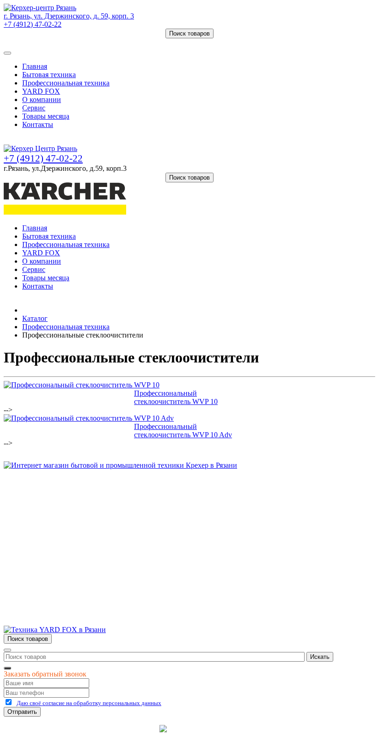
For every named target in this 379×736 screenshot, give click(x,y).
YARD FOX (41, 91)
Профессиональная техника (66, 83)
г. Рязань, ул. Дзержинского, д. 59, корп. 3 (69, 16)
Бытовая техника (49, 74)
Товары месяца (45, 116)
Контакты (37, 124)
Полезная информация (57, 533)
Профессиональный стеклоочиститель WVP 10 (176, 397)
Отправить (22, 711)
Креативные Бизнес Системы (110, 728)
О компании (41, 99)
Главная (34, 66)
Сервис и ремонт (49, 516)
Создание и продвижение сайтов (263, 728)
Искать (320, 656)
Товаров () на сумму (47, 42)
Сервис (33, 108)
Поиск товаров (189, 33)
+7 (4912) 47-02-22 (32, 24)
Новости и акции (49, 525)
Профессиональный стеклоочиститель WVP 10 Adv (183, 430)
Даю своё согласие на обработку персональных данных (89, 703)
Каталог (35, 318)
